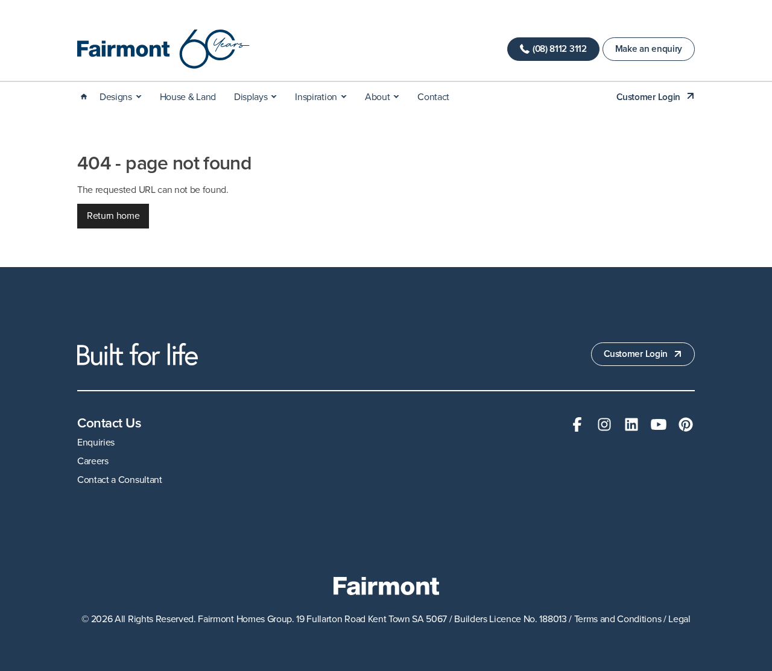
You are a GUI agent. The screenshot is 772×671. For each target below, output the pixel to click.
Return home (113, 216)
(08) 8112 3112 (560, 48)
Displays (250, 97)
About (377, 97)
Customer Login (648, 97)
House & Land (188, 97)
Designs (116, 97)
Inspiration (316, 97)
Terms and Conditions (618, 619)
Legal (679, 619)
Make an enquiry (648, 48)
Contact (433, 97)
